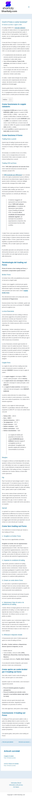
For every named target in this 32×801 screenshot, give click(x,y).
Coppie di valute (9, 756)
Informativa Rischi (16, 783)
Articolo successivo (25, 742)
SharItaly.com (9, 11)
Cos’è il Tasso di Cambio (11, 763)
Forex (5, 757)
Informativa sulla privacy (16, 785)
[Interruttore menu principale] (29, 7)
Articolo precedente (7, 742)
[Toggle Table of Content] (9, 99)
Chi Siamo (16, 787)
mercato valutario (20, 28)
